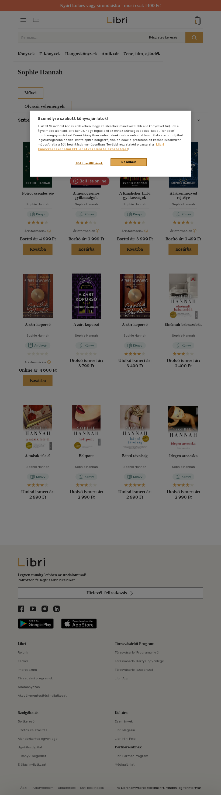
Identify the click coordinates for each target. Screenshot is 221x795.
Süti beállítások (89, 163)
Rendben (128, 162)
